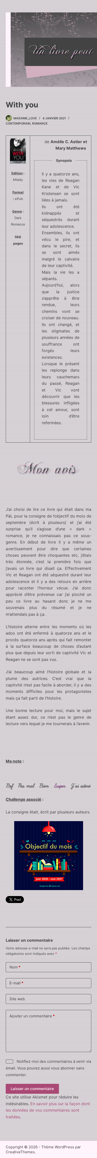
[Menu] (84, 49)
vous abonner (63, 1068)
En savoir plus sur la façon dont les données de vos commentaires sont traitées (48, 1110)
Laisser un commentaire (32, 1088)
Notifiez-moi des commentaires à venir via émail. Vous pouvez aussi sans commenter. (48, 1068)
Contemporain (18, 123)
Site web (17, 999)
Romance (40, 123)
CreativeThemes (20, 1152)
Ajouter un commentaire (32, 1016)
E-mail (16, 983)
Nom (14, 967)
